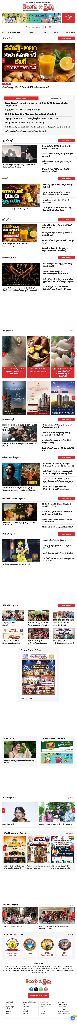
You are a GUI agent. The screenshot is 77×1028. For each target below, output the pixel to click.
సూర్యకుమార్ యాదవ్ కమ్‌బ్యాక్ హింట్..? (58, 553)
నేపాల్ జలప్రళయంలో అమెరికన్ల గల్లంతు (61, 624)
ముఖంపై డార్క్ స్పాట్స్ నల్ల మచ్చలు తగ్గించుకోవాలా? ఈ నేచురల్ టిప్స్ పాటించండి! (55, 250)
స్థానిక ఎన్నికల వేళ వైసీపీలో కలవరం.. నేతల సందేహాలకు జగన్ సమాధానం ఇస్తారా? (57, 194)
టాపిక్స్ (56, 33)
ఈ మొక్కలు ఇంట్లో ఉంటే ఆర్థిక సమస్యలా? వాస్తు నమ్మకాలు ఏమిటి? (62, 357)
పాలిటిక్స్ (31, 33)
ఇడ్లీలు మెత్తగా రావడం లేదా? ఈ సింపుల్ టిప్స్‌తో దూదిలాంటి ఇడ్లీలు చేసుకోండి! (38, 357)
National (43, 1013)
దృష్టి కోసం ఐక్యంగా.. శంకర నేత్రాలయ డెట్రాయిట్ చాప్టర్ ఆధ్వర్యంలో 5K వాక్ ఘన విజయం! (38, 127)
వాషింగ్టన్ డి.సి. (44, 1002)
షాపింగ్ (25, 1005)
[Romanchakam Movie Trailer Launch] (57, 812)
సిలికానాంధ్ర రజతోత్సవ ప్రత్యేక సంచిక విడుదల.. (11, 642)
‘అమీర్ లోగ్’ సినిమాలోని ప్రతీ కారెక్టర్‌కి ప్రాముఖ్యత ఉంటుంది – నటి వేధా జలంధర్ (58, 465)
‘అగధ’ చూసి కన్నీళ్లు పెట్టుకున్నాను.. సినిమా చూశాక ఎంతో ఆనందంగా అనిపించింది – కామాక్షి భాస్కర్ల (56, 489)
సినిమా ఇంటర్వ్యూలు (63, 1011)
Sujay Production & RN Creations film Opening (18, 824)
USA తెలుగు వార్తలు (14, 33)
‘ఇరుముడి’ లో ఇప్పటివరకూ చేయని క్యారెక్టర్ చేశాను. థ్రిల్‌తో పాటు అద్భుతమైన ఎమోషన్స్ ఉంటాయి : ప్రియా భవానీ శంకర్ (58, 481)
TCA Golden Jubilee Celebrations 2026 (57, 917)
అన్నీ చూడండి (71, 797)
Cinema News (62, 1007)
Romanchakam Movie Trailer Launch (52, 824)
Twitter (36, 989)
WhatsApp (41, 989)
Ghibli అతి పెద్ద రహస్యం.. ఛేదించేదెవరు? (57, 527)
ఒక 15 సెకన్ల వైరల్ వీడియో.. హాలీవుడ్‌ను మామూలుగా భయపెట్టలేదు (57, 513)
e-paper (8, 1011)
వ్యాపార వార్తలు (10, 1007)
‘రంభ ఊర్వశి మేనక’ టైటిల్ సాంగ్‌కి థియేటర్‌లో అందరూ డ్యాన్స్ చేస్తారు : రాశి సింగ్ (58, 289)
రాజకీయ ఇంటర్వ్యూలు (63, 1013)
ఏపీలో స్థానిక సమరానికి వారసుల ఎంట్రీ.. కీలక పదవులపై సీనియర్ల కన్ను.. (31, 114)
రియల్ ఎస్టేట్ (9, 1002)
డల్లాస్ (25, 1009)
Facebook (31, 989)
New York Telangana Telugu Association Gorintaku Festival (20, 918)
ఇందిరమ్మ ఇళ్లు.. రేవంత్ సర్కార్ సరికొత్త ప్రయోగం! (23, 87)
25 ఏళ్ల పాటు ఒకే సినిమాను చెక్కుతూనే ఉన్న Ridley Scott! (56, 505)
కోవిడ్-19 (8, 1005)
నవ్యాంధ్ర (43, 1009)
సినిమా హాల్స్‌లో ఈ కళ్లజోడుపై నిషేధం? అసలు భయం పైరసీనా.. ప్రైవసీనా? (19, 166)
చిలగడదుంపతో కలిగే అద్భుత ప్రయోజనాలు (14, 357)
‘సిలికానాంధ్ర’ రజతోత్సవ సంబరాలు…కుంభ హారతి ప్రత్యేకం (14, 852)
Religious (43, 1007)
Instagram (46, 989)
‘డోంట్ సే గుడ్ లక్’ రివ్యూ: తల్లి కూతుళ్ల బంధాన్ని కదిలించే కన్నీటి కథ (56, 434)
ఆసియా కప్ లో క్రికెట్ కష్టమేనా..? (54, 540)
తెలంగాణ (7, 84)
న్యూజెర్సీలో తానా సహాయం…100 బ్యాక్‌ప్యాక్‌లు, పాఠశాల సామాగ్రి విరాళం (32, 118)
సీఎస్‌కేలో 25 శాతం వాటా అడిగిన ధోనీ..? (17, 564)
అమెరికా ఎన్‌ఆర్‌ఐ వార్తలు (29, 1002)
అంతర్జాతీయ (61, 1002)
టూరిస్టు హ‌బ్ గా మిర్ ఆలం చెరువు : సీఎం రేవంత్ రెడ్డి (24, 123)
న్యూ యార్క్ (26, 1013)
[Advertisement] (50, 311)
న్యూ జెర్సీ (25, 1011)
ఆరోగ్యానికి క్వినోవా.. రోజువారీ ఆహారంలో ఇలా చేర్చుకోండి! (26, 131)
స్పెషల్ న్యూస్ (70, 33)
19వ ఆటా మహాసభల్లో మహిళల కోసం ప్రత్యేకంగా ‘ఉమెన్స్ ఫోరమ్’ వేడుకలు (62, 852)
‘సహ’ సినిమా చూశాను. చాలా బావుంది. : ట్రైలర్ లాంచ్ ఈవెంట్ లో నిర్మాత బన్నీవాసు (58, 280)
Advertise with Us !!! (38, 996)
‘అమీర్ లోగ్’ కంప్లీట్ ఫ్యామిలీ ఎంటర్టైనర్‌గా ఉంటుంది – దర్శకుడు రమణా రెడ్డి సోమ (58, 472)
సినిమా (44, 33)
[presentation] (3, 60)
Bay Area (26, 1007)
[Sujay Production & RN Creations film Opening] (20, 812)
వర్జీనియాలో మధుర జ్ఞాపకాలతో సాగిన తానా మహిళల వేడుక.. (36, 643)
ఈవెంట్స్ (8, 1009)
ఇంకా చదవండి (66, 38)
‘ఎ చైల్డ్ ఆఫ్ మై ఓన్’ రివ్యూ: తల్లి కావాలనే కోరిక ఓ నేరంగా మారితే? (57, 426)
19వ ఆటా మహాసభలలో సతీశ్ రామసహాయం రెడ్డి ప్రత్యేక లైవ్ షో (38, 852)
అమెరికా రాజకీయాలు (46, 1005)
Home (3, 32)
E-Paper (31, 27)
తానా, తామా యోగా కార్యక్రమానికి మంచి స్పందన (63, 642)
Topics (8, 1013)
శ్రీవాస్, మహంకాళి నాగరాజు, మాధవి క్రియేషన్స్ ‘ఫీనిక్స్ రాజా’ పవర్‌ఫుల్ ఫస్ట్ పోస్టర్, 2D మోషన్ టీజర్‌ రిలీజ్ (19, 290)
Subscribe (45, 27)
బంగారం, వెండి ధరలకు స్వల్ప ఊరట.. (16, 209)
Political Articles (62, 1005)
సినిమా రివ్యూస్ (62, 1009)
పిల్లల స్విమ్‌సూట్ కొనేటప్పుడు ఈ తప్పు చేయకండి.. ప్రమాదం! (56, 147)
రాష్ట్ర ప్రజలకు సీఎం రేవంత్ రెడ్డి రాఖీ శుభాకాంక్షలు (23, 110)
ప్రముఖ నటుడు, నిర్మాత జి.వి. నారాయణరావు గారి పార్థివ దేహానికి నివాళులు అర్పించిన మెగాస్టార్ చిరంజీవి (57, 274)
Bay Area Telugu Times (68, 18)
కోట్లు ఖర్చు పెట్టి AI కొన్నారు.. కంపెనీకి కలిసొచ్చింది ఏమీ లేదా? (55, 170)
